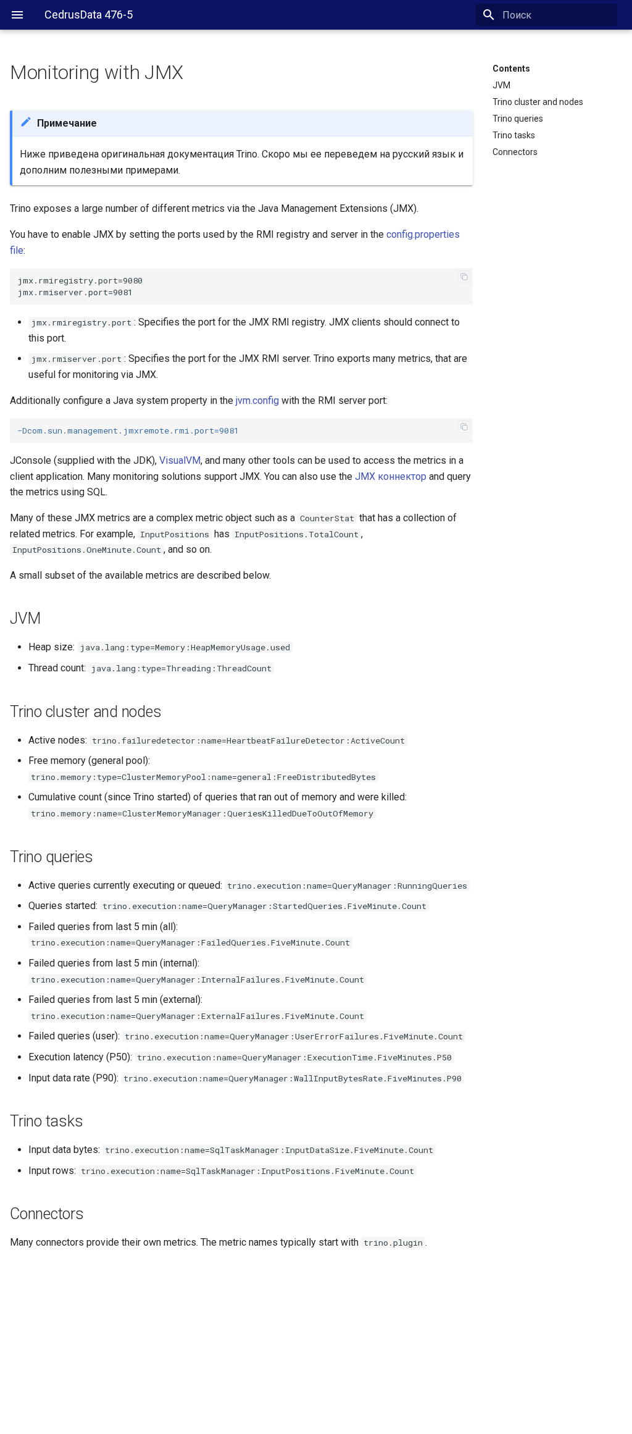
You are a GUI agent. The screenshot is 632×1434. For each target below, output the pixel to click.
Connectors (515, 152)
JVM (501, 85)
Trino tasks (514, 135)
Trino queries (518, 119)
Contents (511, 68)
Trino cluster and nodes (538, 102)
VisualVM (180, 460)
